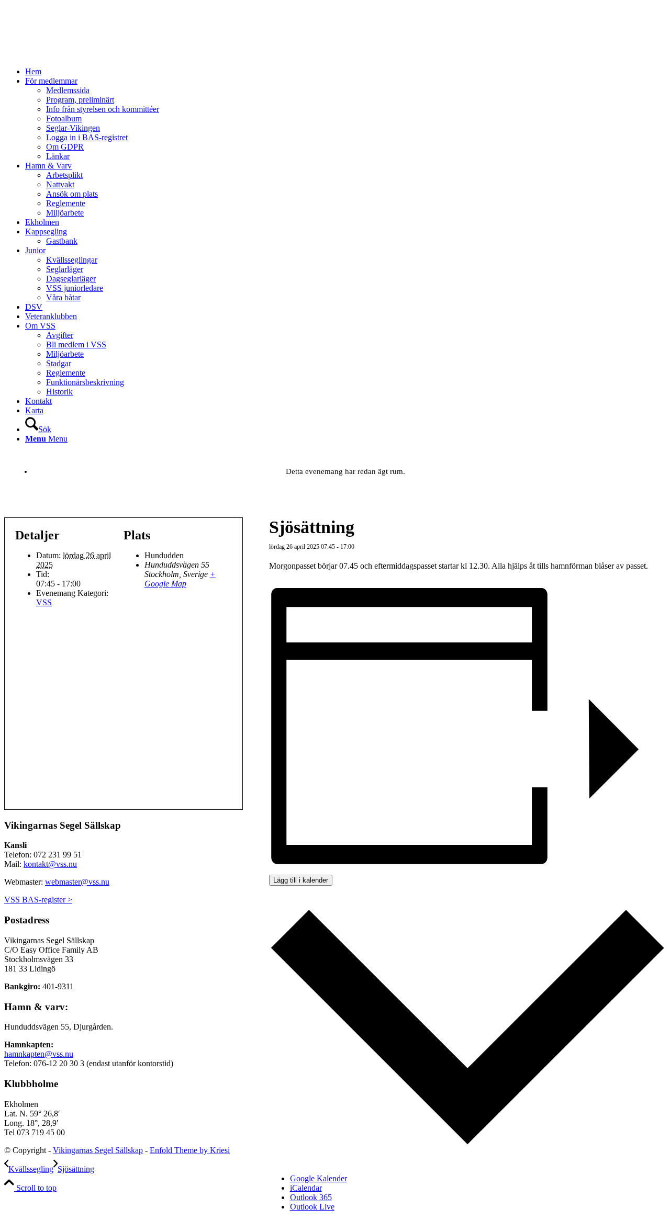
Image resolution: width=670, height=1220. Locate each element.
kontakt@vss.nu (50, 864)
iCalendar (306, 1187)
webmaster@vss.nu (77, 881)
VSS (44, 602)
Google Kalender (318, 1178)
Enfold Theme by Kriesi (190, 1150)
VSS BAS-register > (38, 899)
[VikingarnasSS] (82, 53)
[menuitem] (345, 71)
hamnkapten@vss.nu (38, 1053)
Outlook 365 (311, 1197)
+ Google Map (180, 579)
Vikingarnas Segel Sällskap (98, 1150)
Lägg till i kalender (300, 880)
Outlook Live (312, 1206)
